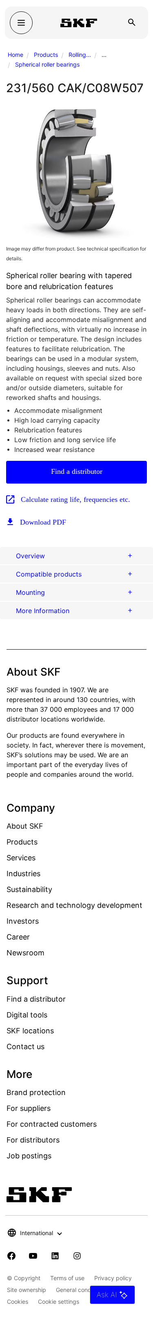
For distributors (33, 1140)
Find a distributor (76, 471)
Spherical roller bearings (47, 64)
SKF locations (30, 1030)
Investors (23, 921)
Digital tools (27, 1015)
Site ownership (26, 1289)
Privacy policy (113, 1277)
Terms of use (67, 1277)
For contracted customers (52, 1124)
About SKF (25, 826)
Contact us (25, 1046)
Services (21, 857)
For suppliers (29, 1108)
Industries (23, 873)
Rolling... (80, 54)
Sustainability (29, 889)
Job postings (29, 1155)
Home (15, 54)
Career (18, 937)
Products (46, 54)
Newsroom (25, 952)
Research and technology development (74, 905)
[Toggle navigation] (21, 22)
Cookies (17, 1301)
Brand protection (36, 1092)
